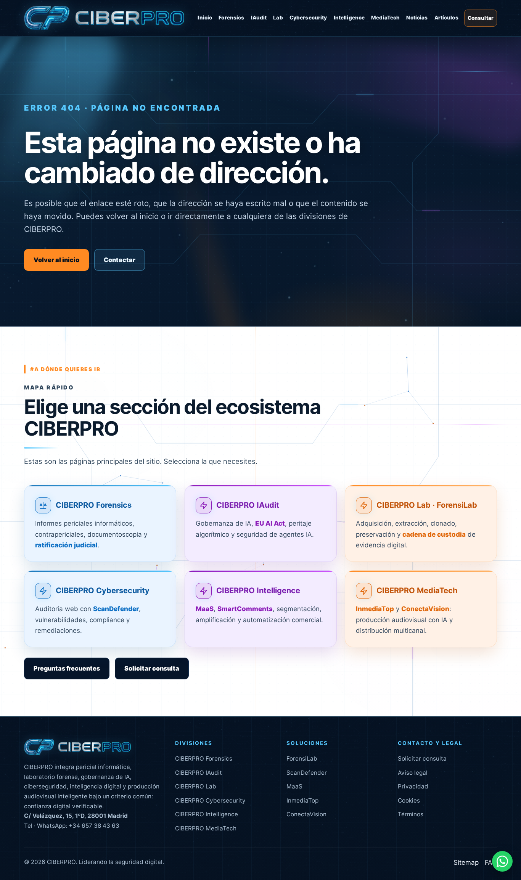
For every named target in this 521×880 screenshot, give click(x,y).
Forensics (231, 17)
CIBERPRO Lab (195, 786)
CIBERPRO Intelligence (258, 590)
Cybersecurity (308, 17)
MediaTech (385, 17)
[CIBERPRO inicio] (104, 18)
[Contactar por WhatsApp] (502, 861)
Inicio (205, 17)
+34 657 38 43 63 (94, 825)
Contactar (119, 260)
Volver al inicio (56, 260)
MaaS (294, 786)
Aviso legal (413, 772)
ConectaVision (306, 814)
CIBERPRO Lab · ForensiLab (426, 505)
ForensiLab (301, 758)
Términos (410, 814)
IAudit (259, 17)
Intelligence (349, 17)
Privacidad (413, 786)
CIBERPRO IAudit (247, 505)
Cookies (409, 800)
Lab (278, 17)
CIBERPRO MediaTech (417, 590)
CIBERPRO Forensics (94, 505)
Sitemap (466, 862)
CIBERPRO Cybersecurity (103, 590)
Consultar (481, 18)
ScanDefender (306, 772)
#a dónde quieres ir (65, 369)
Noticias (417, 17)
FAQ (491, 862)
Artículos (446, 17)
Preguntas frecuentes (67, 668)
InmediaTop (302, 800)
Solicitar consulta (151, 668)
